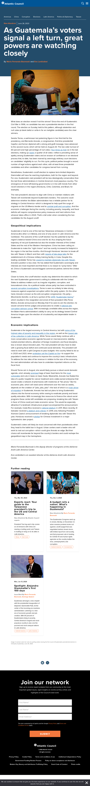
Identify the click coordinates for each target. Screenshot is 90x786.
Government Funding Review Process (28, 760)
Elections (36, 16)
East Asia (25, 537)
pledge (37, 416)
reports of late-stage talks (56, 254)
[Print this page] (42, 662)
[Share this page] (47, 662)
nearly (31, 152)
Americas (7, 16)
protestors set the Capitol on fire (46, 353)
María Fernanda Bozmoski (18, 61)
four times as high (59, 149)
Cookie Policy (27, 757)
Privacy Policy (53, 723)
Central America (56, 547)
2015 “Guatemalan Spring (62, 297)
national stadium (49, 408)
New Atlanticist (10, 23)
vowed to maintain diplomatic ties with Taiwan (55, 260)
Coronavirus (68, 547)
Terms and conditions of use (45, 757)
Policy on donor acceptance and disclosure (60, 760)
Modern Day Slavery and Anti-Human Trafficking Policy (29, 764)
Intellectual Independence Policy (70, 757)
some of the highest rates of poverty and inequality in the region (43, 331)
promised (35, 373)
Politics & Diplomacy (65, 16)
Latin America (48, 16)
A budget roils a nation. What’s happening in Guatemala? (59, 505)
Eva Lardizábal (41, 61)
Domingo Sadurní (28, 597)
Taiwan (78, 16)
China (16, 16)
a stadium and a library (36, 410)
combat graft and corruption (59, 206)
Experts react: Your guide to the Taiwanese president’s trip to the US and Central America (25, 508)
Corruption (26, 16)
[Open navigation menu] (87, 3)
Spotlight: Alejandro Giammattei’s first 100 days (26, 588)
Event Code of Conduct (59, 764)
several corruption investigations (25, 288)
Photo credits (75, 764)
